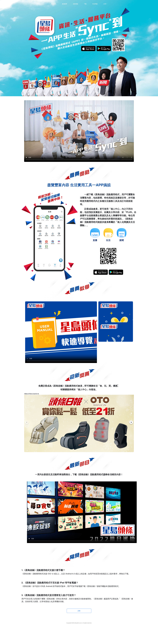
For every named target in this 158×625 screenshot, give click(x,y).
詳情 (79, 611)
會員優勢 (53, 4)
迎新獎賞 (75, 4)
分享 (104, 4)
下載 (85, 4)
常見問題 (95, 4)
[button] (27, 422)
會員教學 (64, 4)
